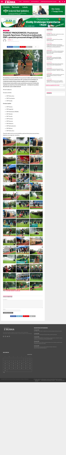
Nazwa (4, 309)
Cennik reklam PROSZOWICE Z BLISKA (48, 1)
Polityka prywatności (60, 380)
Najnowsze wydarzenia (41, 327)
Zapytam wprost (35, 1)
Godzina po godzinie (50, 85)
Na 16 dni (57, 85)
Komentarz (5, 299)
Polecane (8, 290)
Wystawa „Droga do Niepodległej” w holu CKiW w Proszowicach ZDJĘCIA (48, 379)
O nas (20, 1)
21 (21, 365)
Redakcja (9, 39)
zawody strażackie (15, 290)
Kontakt (36, 381)
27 (17, 368)
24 (5, 368)
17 (5, 365)
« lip (4, 372)
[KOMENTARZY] (35, 46)
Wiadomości (26, 1)
